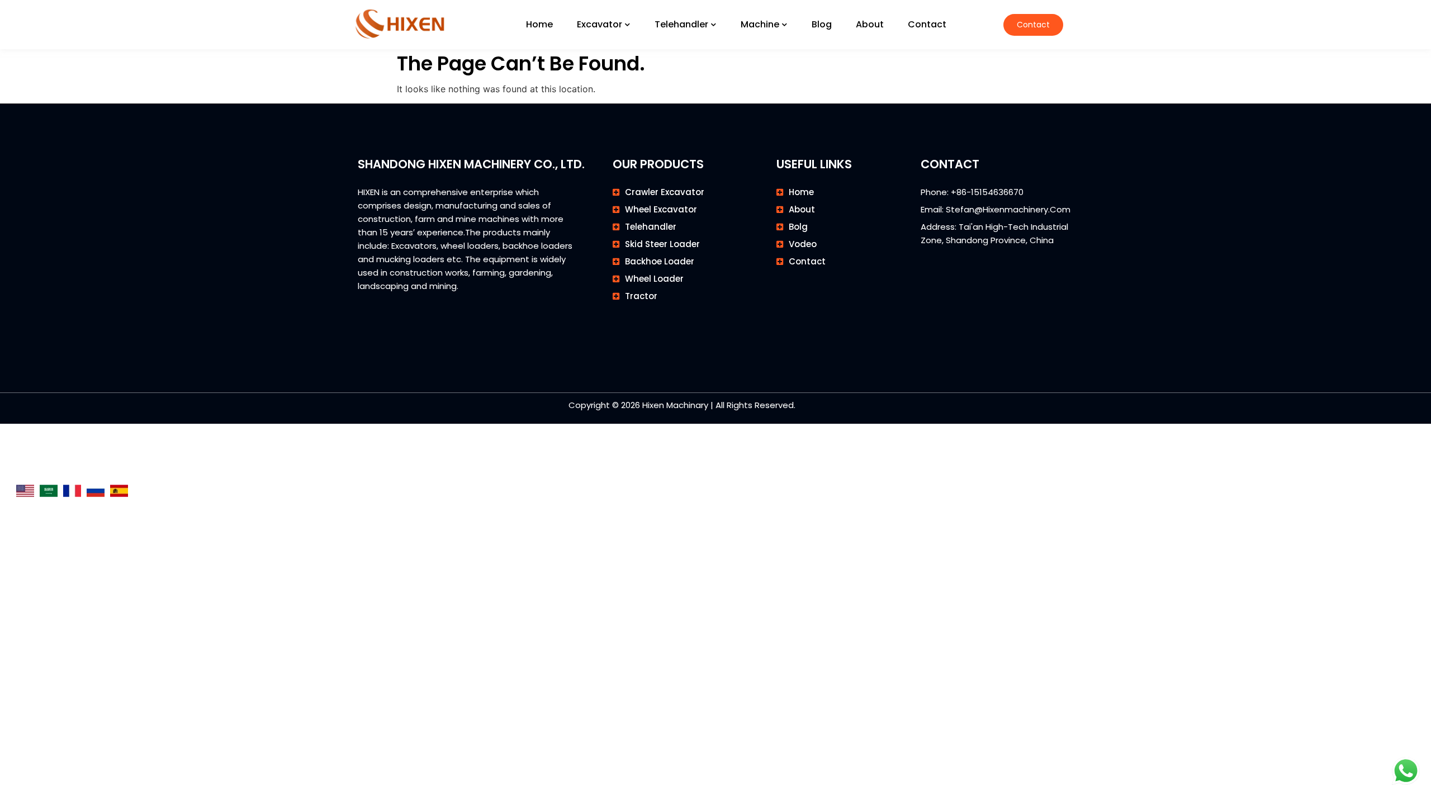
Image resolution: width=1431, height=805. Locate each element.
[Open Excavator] (628, 24)
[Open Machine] (785, 24)
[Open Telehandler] (714, 24)
